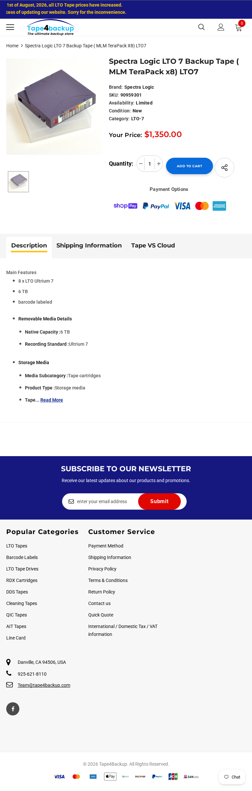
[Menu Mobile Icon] (10, 27)
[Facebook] (12, 708)
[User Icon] (221, 27)
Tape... (44, 400)
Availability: (122, 102)
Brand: (116, 87)
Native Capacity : (42, 332)
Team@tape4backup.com (44, 685)
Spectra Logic (139, 87)
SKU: (114, 95)
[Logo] (50, 27)
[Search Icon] (201, 27)
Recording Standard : (47, 344)
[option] (54, 106)
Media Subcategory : (46, 375)
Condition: (120, 110)
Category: (119, 118)
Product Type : (40, 387)
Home (12, 45)
